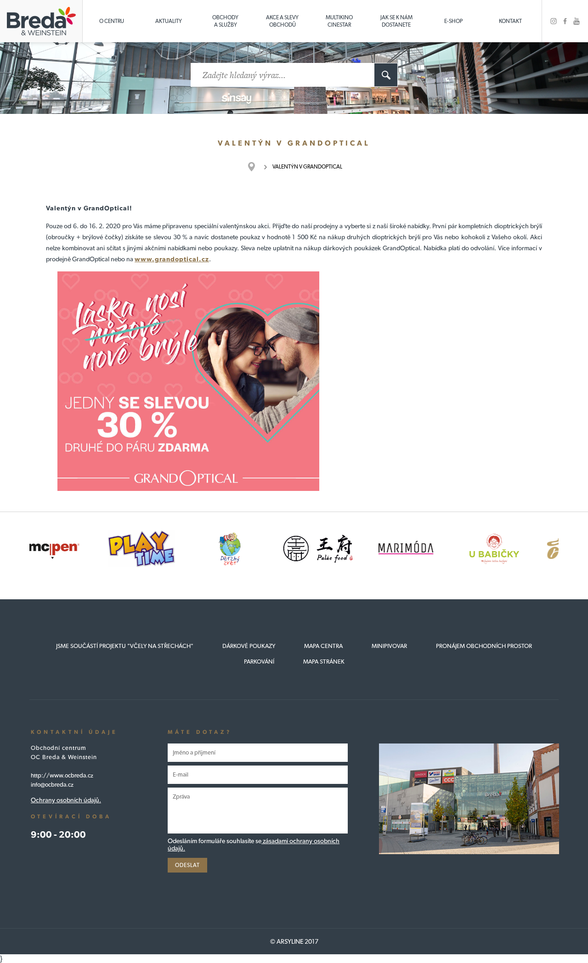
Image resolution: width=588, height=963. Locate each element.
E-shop (453, 21)
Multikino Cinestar (339, 21)
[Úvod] (256, 166)
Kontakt (510, 21)
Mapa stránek (324, 661)
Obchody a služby (225, 21)
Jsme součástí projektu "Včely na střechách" (124, 645)
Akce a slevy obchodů (282, 21)
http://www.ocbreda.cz (62, 775)
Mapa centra (323, 645)
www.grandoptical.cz (172, 259)
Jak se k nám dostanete (396, 21)
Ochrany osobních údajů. (66, 800)
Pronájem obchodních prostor (484, 645)
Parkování (259, 661)
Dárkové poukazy (248, 645)
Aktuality (168, 21)
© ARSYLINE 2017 (294, 941)
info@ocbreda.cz (52, 784)
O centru (111, 21)
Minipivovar (389, 645)
